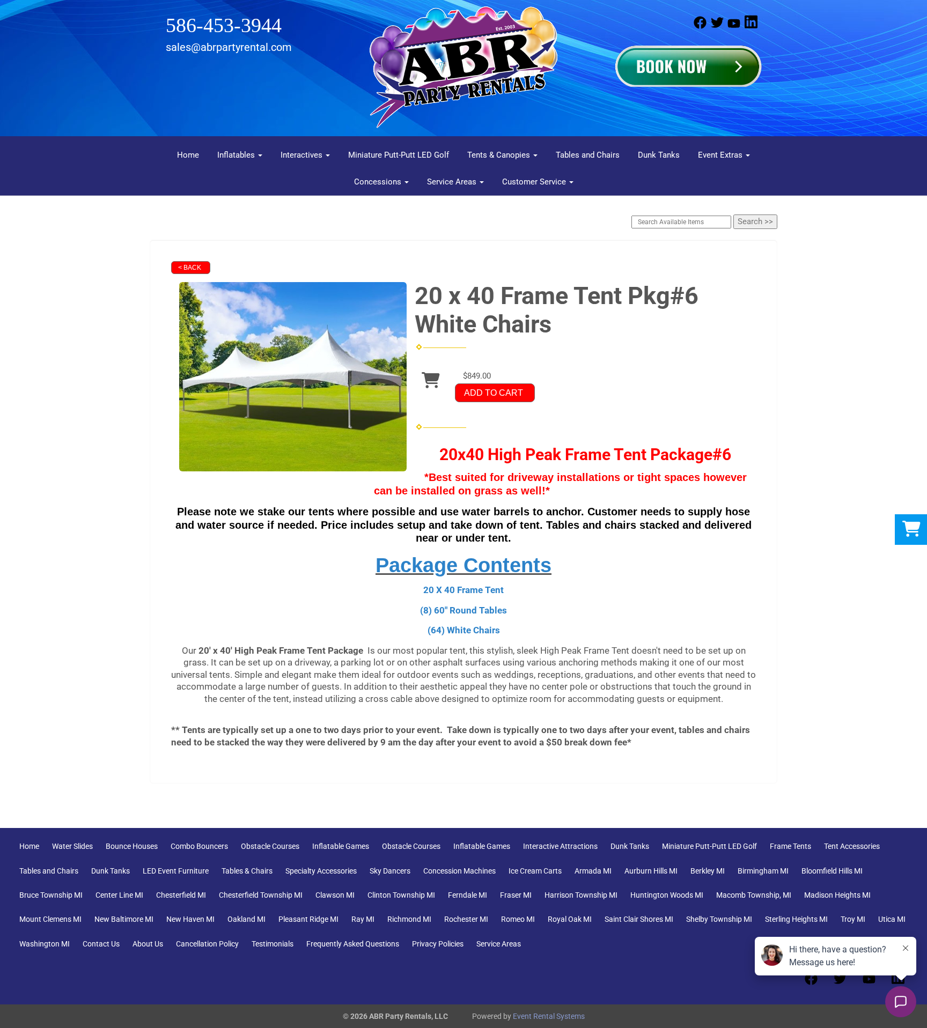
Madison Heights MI (837, 895)
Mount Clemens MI (50, 919)
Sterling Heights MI (796, 919)
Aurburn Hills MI (651, 871)
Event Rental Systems (549, 1016)
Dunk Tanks (659, 155)
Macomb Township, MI (753, 895)
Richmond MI (409, 919)
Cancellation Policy (207, 944)
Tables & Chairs (247, 871)
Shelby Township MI (719, 919)
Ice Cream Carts (535, 871)
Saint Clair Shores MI (639, 919)
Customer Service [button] (535, 182)
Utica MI (892, 919)
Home (188, 155)
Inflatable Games (340, 846)
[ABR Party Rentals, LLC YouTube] (733, 26)
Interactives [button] (303, 155)
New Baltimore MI (123, 919)
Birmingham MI (763, 871)
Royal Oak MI (570, 919)
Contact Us (101, 944)
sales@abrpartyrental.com (229, 47)
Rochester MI (466, 919)
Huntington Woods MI (666, 895)
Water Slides (72, 846)
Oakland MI (246, 919)
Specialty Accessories (321, 871)
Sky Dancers (390, 871)
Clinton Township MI (401, 895)
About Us (148, 944)
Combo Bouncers (199, 846)
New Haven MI (190, 919)
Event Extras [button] (721, 155)
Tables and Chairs (588, 155)
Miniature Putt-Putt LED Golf (398, 155)
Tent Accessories (852, 846)
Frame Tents (790, 846)
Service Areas (498, 944)
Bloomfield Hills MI (832, 871)
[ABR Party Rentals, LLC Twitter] (717, 26)
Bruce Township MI (51, 895)
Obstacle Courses (270, 846)
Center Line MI (119, 895)
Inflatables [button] (237, 155)
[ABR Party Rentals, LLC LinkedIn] (751, 26)
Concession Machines (459, 871)
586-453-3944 (224, 25)
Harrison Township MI (581, 895)
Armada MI (593, 871)
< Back (189, 267)
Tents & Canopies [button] (499, 155)
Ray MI (362, 919)
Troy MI (853, 919)
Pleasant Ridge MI (308, 919)
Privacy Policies (438, 944)
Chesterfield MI (181, 895)
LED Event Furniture (176, 871)
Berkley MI (707, 871)
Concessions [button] (378, 182)
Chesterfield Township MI (261, 895)
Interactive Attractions (560, 846)
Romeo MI (518, 919)
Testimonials (272, 944)
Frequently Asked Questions (352, 944)
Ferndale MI (467, 895)
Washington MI (44, 944)
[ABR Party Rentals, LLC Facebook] (700, 26)
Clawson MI (335, 895)
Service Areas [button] (453, 182)
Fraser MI (516, 895)
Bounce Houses (132, 846)
